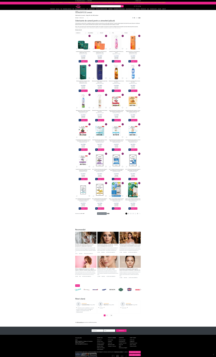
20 (137, 213)
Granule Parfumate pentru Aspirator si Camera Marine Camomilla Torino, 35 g (132, 140)
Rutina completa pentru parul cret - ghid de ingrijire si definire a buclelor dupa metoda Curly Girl (85, 270)
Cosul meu (110, 343)
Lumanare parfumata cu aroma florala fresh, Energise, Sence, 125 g (100, 52)
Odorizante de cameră (83, 53)
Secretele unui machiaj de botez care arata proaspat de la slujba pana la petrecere (84, 245)
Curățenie (76, 11)
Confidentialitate (100, 344)
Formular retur (100, 341)
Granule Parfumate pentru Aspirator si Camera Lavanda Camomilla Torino (83, 170)
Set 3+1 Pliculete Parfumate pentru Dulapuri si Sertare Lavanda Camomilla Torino (99, 170)
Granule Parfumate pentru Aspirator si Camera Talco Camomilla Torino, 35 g (99, 140)
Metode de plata (111, 344)
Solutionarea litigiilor (123, 347)
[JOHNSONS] (95, 291)
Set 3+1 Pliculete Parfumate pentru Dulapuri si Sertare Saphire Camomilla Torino (132, 170)
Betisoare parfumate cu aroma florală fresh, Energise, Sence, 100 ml (133, 52)
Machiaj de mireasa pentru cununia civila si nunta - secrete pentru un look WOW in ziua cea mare (130, 245)
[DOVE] (121, 291)
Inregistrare (132, 341)
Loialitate (110, 341)
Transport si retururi (112, 346)
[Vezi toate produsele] (137, 17)
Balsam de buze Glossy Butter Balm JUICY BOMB (125, 2)
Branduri (77, 285)
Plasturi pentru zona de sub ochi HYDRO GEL (77, 2)
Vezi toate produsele (102, 213)
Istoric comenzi (133, 344)
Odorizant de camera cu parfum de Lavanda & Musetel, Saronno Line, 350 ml (83, 111)
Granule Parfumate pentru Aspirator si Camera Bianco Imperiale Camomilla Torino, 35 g (116, 140)
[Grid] (134, 17)
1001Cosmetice (100, 349)
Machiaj (80, 253)
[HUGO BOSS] (129, 291)
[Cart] (140, 6)
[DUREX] (104, 291)
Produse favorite (133, 346)
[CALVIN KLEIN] (138, 291)
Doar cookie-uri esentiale (135, 354)
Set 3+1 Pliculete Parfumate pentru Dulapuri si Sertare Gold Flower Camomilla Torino (99, 199)
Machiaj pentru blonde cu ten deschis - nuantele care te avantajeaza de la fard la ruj (107, 245)
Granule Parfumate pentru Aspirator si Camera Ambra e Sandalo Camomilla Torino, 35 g (132, 111)
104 (107, 2)
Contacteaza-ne (122, 341)
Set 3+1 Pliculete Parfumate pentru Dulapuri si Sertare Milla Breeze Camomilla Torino (116, 170)
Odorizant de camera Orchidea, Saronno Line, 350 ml (116, 52)
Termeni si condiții (100, 343)
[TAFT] (87, 291)
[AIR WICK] (78, 291)
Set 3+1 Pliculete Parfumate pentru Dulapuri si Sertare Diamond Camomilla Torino (83, 199)
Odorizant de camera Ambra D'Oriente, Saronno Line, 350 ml (116, 82)
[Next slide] (141, 290)
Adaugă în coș (84, 61)
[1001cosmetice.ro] (81, 6)
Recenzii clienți (100, 346)
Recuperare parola (133, 343)
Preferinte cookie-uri (80, 354)
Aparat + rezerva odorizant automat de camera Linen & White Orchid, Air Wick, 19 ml (116, 199)
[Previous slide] (75, 290)
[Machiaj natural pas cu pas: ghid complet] (108, 262)
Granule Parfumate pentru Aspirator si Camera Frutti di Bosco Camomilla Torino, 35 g (83, 140)
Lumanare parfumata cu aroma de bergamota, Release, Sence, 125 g (83, 52)
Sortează (76, 17)
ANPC (120, 346)
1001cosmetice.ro (80, 322)
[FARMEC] (112, 291)
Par (80, 276)
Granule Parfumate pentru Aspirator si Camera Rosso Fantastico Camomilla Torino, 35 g (116, 111)
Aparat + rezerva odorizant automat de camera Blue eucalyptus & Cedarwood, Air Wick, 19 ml (132, 199)
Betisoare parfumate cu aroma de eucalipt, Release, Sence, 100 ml (83, 82)
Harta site (121, 344)
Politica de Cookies (101, 347)
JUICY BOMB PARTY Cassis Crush (94, 2)
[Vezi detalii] (76, 49)
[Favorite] (136, 6)
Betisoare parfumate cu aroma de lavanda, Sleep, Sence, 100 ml (99, 82)
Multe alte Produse (140, 2)
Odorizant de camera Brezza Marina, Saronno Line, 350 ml (133, 82)
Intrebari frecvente (122, 343)
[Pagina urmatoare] (140, 213)
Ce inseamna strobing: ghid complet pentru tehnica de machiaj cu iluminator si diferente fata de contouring (130, 270)
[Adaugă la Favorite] (89, 49)
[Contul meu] (138, 6)
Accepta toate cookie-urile (135, 352)
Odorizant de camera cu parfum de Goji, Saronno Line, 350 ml (99, 111)
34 (111, 315)
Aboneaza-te (121, 330)
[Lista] (133, 17)
